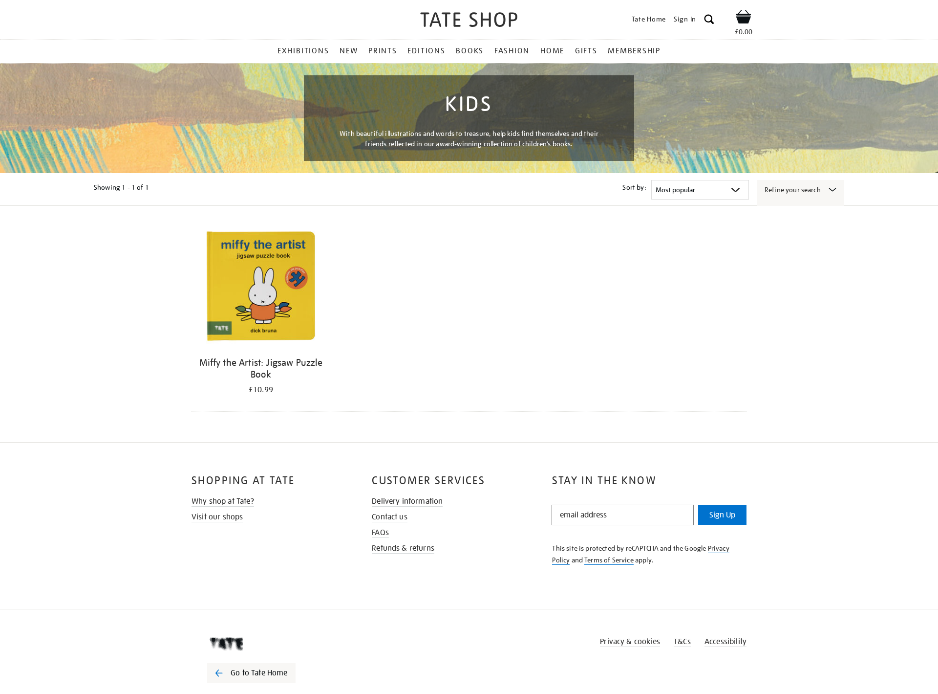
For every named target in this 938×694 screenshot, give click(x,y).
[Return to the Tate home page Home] (469, 21)
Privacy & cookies (630, 642)
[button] (709, 20)
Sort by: (634, 187)
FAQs (380, 532)
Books (470, 51)
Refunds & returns (403, 548)
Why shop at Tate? (223, 501)
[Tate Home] (268, 643)
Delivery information (407, 501)
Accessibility (725, 642)
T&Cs (682, 642)
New (349, 51)
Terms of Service (609, 560)
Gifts (586, 51)
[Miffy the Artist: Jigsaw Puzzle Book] (261, 288)
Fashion (512, 51)
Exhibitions (303, 51)
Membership (634, 51)
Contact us (389, 517)
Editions (426, 51)
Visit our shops (217, 517)
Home (552, 51)
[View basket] (744, 18)
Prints (382, 51)
